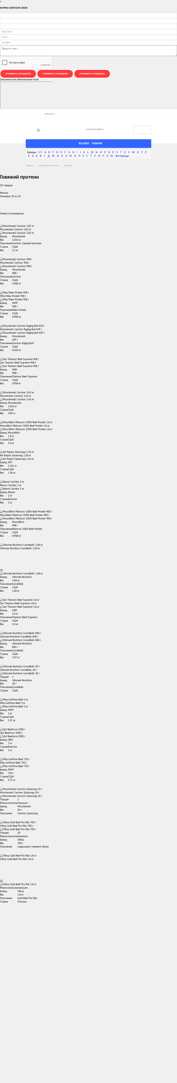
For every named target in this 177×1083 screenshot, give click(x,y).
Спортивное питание (48, 165)
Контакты (50, 114)
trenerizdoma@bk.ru (95, 129)
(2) (1, 881)
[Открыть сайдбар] (26, 113)
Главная (29, 165)
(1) (1, 570)
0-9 (40, 152)
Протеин (68, 165)
